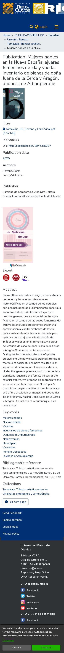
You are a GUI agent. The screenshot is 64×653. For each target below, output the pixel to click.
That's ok (46, 647)
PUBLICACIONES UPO (29, 35)
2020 (6, 158)
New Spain (9, 443)
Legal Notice (10, 527)
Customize (8, 640)
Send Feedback (12, 513)
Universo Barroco (17, 39)
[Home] (16, 8)
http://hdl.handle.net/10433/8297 (30, 146)
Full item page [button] (17, 502)
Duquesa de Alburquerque (19, 435)
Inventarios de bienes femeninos (22, 431)
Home (6, 35)
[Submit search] (31, 27)
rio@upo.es (35, 568)
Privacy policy (10, 534)
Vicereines (9, 447)
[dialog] (32, 639)
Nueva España (11, 422)
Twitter (31, 596)
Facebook (33, 590)
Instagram (33, 602)
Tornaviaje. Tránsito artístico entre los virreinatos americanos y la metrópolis (25, 44)
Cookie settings (12, 520)
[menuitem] (36, 27)
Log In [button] (44, 27)
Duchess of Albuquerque (18, 456)
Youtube (32, 608)
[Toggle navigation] (56, 27)
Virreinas (8, 426)
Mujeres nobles (12, 418)
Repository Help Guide (35, 572)
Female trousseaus (14, 452)
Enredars (54, 35)
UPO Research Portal (34, 577)
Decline (16, 647)
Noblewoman (11, 439)
